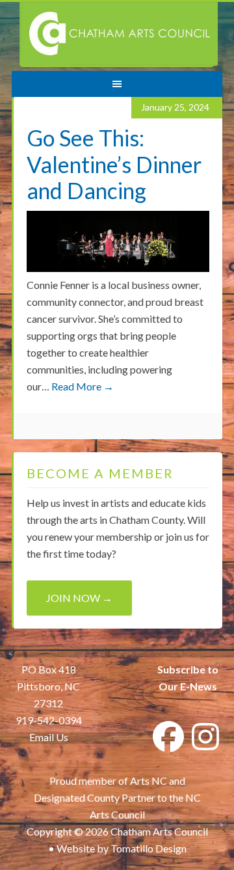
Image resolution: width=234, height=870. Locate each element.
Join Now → (79, 597)
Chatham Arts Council (119, 34)
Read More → (82, 386)
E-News (197, 686)
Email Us (48, 737)
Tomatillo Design (148, 848)
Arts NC (148, 780)
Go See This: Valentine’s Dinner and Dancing (114, 164)
